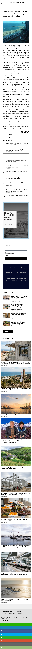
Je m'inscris (16, 344)
